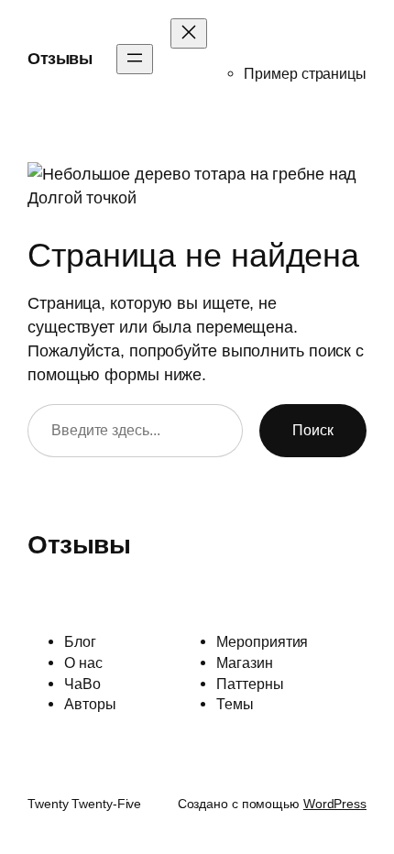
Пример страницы (305, 73)
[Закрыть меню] (188, 33)
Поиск (313, 430)
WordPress (335, 803)
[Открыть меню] (134, 59)
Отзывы (59, 58)
